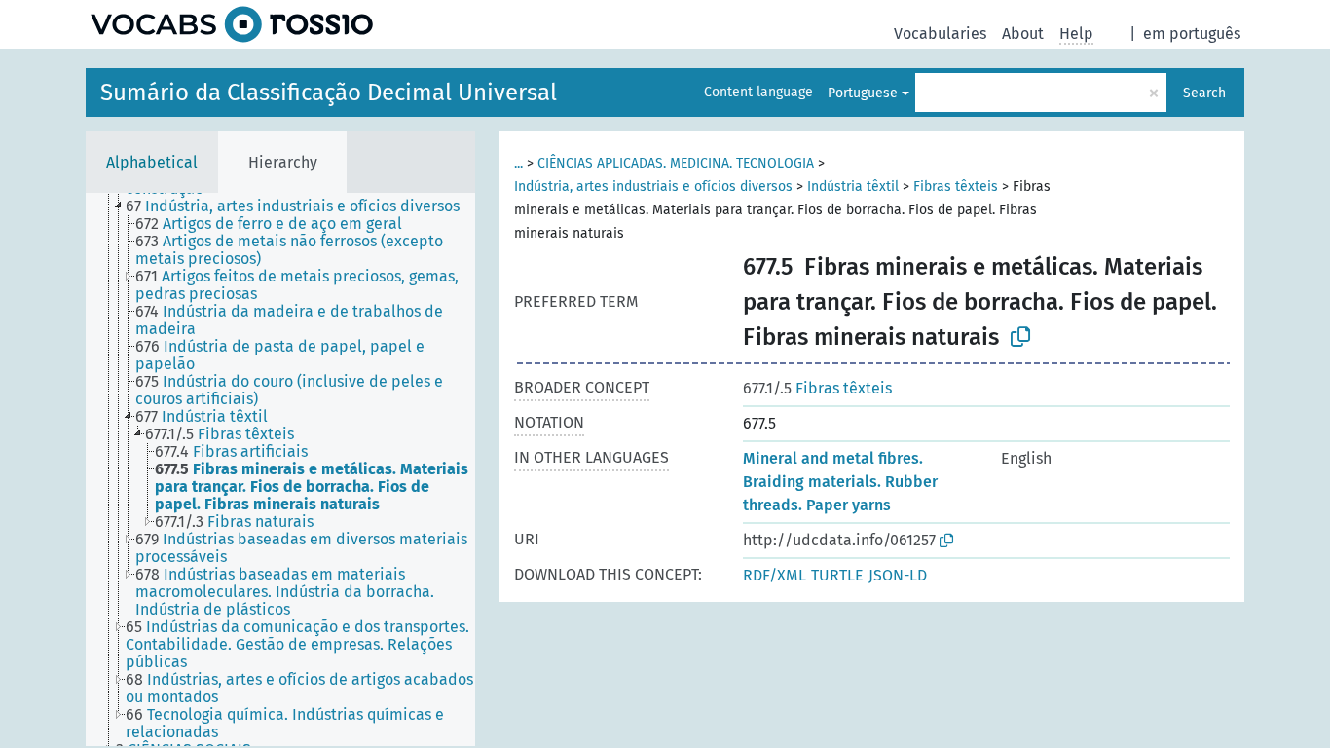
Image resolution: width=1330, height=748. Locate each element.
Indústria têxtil (853, 186)
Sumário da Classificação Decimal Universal (328, 92)
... (518, 163)
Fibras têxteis (955, 186)
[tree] (280, 469)
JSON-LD (897, 575)
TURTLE (837, 575)
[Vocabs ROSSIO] (232, 24)
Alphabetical (152, 162)
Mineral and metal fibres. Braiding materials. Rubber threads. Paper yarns (840, 481)
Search (1204, 93)
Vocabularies (940, 33)
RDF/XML (774, 575)
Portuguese (863, 93)
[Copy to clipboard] (1020, 337)
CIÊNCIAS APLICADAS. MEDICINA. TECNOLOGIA (675, 163)
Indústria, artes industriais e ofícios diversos (653, 186)
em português (1191, 33)
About (1023, 33)
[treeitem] (301, 206)
